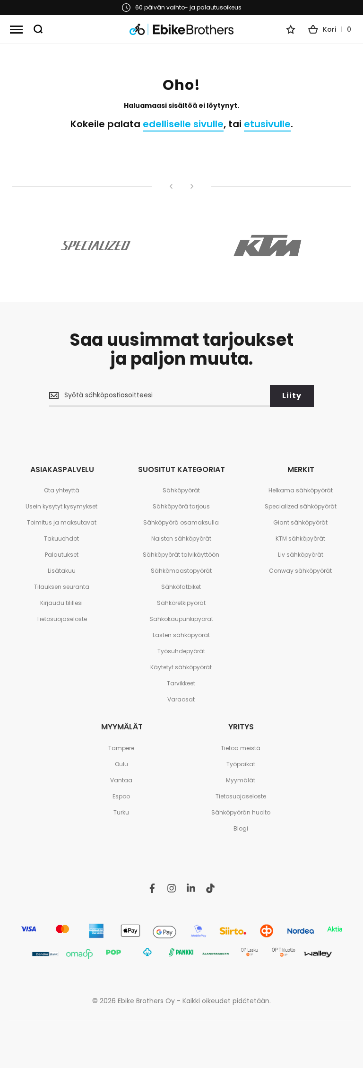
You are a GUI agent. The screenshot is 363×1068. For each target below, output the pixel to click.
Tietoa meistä (240, 748)
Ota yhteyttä (61, 490)
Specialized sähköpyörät (301, 506)
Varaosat (181, 699)
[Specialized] (95, 245)
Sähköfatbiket (181, 587)
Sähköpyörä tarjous (181, 506)
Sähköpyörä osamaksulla (181, 522)
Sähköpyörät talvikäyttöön (181, 555)
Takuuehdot (61, 538)
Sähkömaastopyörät (181, 571)
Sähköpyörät (181, 490)
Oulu (121, 764)
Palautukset (61, 555)
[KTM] (268, 245)
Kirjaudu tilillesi (61, 603)
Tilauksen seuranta (61, 587)
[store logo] (181, 29)
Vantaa (121, 780)
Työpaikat (240, 764)
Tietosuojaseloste (61, 619)
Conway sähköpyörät (300, 571)
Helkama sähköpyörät (300, 490)
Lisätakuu (62, 571)
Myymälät (240, 780)
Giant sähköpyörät (300, 522)
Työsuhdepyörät (181, 651)
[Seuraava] (192, 186)
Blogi (240, 828)
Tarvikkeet (181, 683)
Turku (121, 812)
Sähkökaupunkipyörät (181, 619)
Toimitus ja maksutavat (61, 522)
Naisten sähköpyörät (181, 538)
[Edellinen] (171, 186)
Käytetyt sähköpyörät (181, 667)
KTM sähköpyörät (300, 538)
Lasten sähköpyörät (181, 635)
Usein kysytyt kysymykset (61, 506)
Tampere (121, 748)
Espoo (121, 796)
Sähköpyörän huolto (240, 812)
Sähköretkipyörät (181, 603)
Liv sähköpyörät (300, 555)
